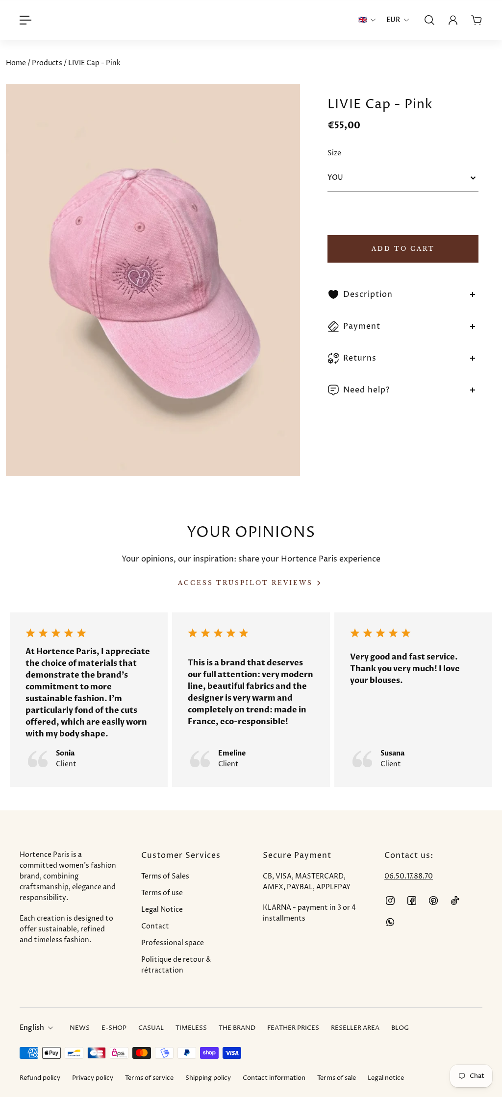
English (32, 1027)
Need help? (366, 390)
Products (48, 63)
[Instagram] (390, 900)
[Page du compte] (453, 20)
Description (368, 294)
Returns (359, 358)
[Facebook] (412, 900)
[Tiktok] (455, 900)
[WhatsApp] (390, 922)
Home (16, 63)
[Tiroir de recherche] (429, 20)
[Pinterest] (433, 900)
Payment (361, 326)
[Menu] (25, 20)
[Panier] (476, 20)
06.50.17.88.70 (408, 876)
